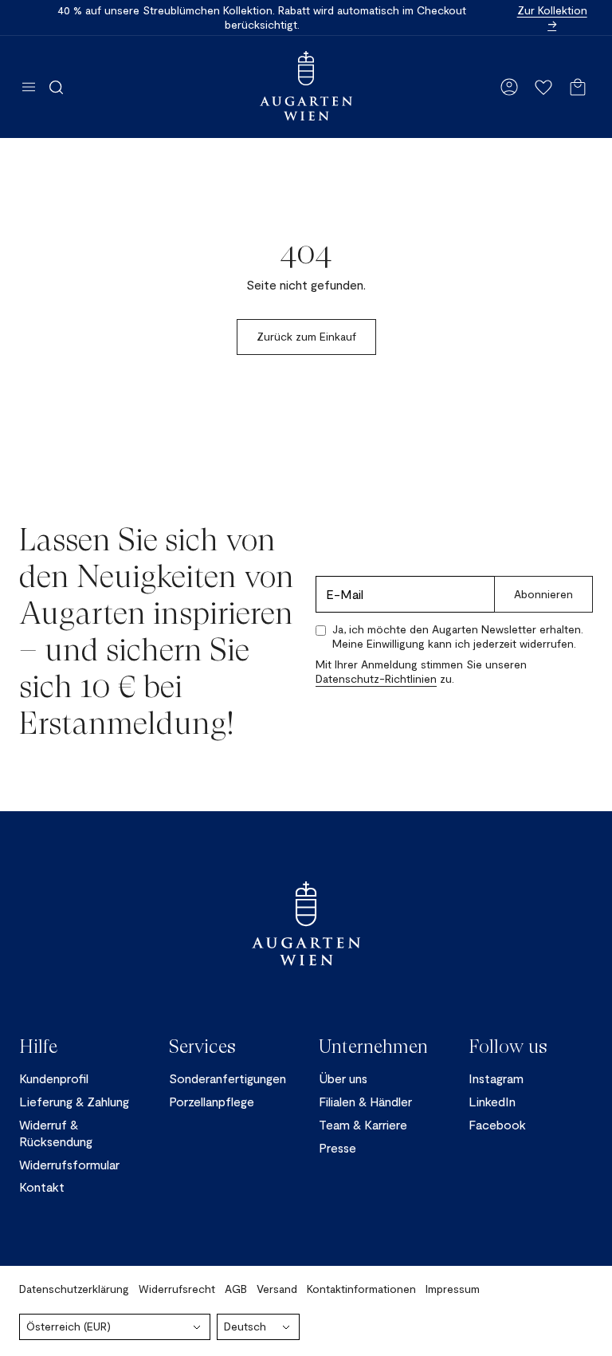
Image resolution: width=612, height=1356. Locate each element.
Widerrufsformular (69, 1164)
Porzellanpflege (211, 1101)
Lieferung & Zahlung (74, 1101)
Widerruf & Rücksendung (55, 1133)
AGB (236, 1288)
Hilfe (38, 1046)
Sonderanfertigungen (227, 1078)
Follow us (508, 1046)
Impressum (453, 1288)
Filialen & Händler (365, 1101)
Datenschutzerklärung (74, 1288)
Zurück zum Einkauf (306, 336)
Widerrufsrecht (177, 1288)
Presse (337, 1147)
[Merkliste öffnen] (543, 87)
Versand (277, 1288)
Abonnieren (543, 594)
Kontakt (42, 1186)
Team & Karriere (363, 1124)
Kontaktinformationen (361, 1288)
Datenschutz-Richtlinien (376, 678)
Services (202, 1046)
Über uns (343, 1078)
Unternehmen (373, 1046)
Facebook (497, 1124)
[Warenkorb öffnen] (578, 87)
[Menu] (28, 87)
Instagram (496, 1078)
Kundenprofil (53, 1078)
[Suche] (56, 87)
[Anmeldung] (509, 87)
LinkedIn (492, 1101)
